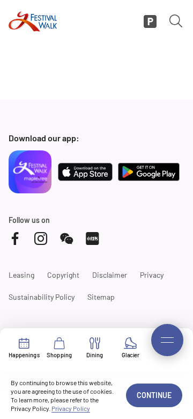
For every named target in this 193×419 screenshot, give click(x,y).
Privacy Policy (70, 408)
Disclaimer (109, 274)
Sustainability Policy (42, 296)
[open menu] (167, 340)
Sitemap (101, 296)
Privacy (152, 274)
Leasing (21, 274)
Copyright (63, 274)
